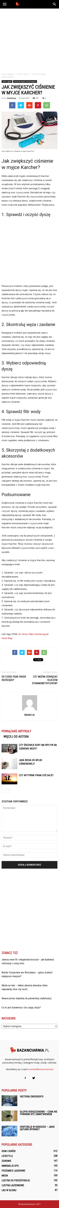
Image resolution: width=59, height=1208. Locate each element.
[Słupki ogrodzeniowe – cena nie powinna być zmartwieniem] (9, 1115)
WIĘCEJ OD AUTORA (16, 736)
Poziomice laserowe (13, 1170)
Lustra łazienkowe (13, 1185)
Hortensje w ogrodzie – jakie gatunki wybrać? (37, 1128)
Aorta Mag (7, 638)
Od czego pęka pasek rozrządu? (14, 678)
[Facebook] (25, 1078)
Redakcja (11, 98)
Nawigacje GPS (10, 1165)
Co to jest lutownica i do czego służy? (21, 1007)
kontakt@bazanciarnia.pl (41, 1069)
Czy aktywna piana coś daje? (36, 775)
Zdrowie (6, 1160)
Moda (5, 1175)
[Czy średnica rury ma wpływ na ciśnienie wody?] (9, 748)
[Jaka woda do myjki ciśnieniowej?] (9, 763)
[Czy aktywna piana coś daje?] (9, 778)
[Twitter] (34, 1078)
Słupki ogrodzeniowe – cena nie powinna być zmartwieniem (38, 1113)
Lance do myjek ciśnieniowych (25, 81)
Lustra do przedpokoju (16, 1180)
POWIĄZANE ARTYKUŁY (16, 731)
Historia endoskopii (31, 1096)
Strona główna (8, 74)
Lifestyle (7, 1156)
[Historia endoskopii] (9, 1100)
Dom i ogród (7, 81)
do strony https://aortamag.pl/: (33, 634)
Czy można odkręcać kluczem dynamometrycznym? (44, 680)
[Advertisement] (29, 39)
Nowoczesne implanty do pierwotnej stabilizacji (26, 998)
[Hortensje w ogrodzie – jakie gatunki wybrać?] (9, 1131)
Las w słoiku (9, 1190)
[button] (54, 4)
